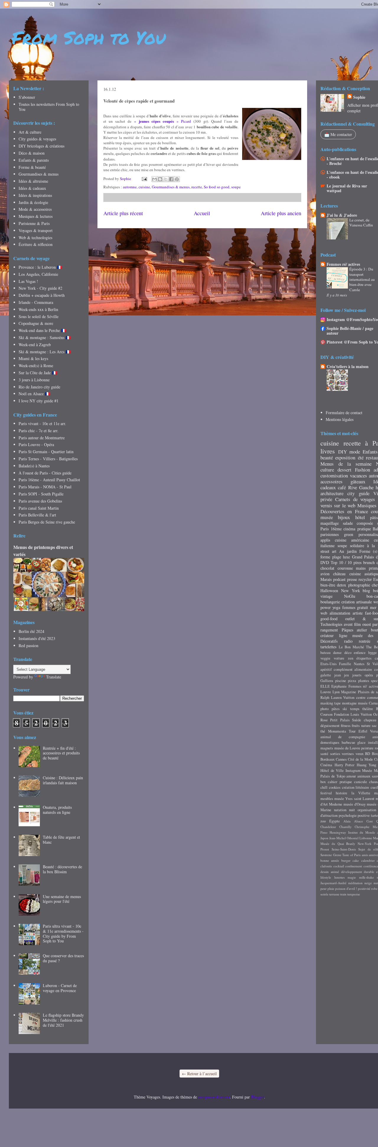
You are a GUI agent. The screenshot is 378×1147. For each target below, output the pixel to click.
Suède (356, 719)
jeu (346, 675)
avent (348, 624)
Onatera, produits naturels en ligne (57, 809)
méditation (355, 883)
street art (328, 551)
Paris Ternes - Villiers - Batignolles (48, 458)
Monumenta (337, 731)
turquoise (353, 894)
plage (336, 557)
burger (346, 860)
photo (324, 708)
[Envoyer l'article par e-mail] (144, 178)
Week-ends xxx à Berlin (38, 309)
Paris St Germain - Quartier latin (46, 451)
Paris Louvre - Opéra (36, 444)
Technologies (331, 624)
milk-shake (366, 877)
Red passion (28, 645)
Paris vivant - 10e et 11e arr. (42, 423)
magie (352, 877)
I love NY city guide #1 (38, 401)
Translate (53, 677)
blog (366, 590)
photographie (359, 585)
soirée (324, 894)
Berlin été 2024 (31, 631)
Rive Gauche (361, 487)
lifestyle (325, 877)
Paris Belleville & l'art (37, 515)
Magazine (348, 691)
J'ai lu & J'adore (342, 215)
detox (341, 585)
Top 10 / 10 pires (346, 562)
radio (348, 641)
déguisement (330, 725)
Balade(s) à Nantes (34, 466)
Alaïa (347, 821)
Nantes (359, 663)
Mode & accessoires (35, 209)
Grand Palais (363, 557)
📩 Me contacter (338, 134)
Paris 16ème (331, 529)
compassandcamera (214, 1097)
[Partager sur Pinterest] (177, 179)
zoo (323, 821)
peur (323, 888)
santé (324, 753)
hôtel (360, 517)
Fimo (324, 832)
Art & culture (30, 132)
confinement (353, 866)
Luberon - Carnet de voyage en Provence (60, 988)
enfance (360, 652)
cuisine (144, 186)
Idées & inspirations (35, 195)
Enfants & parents (34, 160)
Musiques (367, 505)
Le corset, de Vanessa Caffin (361, 222)
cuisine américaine (352, 540)
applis (325, 540)
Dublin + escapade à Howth (42, 295)
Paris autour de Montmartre (42, 437)
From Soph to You (89, 37)
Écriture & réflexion (36, 244)
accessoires (331, 481)
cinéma (349, 529)
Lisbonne (365, 838)
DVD (324, 562)
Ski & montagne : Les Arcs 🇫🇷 (45, 351)
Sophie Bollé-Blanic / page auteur (350, 330)
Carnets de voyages (355, 499)
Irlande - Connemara (36, 302)
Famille (345, 663)
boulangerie (330, 602)
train (343, 894)
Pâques (347, 630)
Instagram (353, 770)
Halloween (329, 590)
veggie (325, 658)
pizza (352, 680)
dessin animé (329, 871)
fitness (346, 725)
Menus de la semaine (346, 463)
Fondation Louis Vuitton (353, 714)
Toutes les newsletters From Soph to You (49, 106)
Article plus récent (123, 213)
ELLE (325, 686)
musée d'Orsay (354, 804)
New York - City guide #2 (40, 288)
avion (325, 573)
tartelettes (328, 646)
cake (356, 860)
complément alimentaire (353, 669)
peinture (367, 748)
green (348, 534)
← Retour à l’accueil (199, 1073)
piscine (340, 680)
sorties (335, 753)
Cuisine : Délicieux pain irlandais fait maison (63, 780)
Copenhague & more (36, 323)
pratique (364, 529)
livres (327, 450)
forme (325, 557)
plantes (363, 680)
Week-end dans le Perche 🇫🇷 (42, 330)
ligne (343, 635)
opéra (369, 675)
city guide (358, 493)
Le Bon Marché (351, 646)
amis (365, 855)
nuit (352, 809)
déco (347, 652)
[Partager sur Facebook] (171, 179)
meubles (326, 798)
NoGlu (349, 596)
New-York (365, 843)
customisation (334, 475)
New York (350, 590)
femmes (348, 607)
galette (325, 675)
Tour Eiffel (358, 731)
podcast (339, 579)
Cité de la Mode (360, 759)
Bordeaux (327, 759)
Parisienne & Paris (34, 223)
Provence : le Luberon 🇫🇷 (40, 267)
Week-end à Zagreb (35, 344)
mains (361, 568)
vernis (326, 505)
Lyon (336, 691)
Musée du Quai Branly (337, 843)
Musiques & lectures (36, 216)
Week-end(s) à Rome (36, 365)
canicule (360, 781)
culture (327, 469)
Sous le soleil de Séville (38, 316)
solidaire (357, 545)
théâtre (367, 708)
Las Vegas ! (28, 281)
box (323, 781)
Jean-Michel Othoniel (344, 838)
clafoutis (326, 866)
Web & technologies (35, 237)
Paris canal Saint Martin (39, 508)
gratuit (362, 607)
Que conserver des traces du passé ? (63, 958)
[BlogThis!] (160, 179)
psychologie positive (354, 815)
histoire (341, 793)
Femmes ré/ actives (343, 264)
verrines (348, 753)
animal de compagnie (342, 736)
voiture (339, 658)
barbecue (348, 742)
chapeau (370, 719)
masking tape (330, 703)
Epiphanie (339, 686)
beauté (326, 457)
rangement (329, 630)
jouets (356, 675)
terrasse (334, 894)
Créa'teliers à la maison (348, 366)
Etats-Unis (328, 663)
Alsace (358, 821)
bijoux (344, 517)
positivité (364, 888)
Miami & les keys (33, 358)
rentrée (364, 641)
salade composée (358, 523)
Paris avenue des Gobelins (40, 501)
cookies (334, 787)
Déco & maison (32, 153)
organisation (367, 809)
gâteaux (358, 481)
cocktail (338, 866)
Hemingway (338, 832)
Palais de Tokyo (332, 776)
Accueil (202, 213)
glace (361, 742)
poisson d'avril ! (346, 888)
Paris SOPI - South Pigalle (41, 494)
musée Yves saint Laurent (354, 798)
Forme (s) (368, 551)
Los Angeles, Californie (38, 274)
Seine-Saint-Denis (344, 849)
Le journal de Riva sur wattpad (347, 188)
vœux (360, 753)
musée (326, 517)
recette (196, 186)
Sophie (359, 97)
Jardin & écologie (33, 202)
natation (340, 809)
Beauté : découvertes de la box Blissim (62, 869)
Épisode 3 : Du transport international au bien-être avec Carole (362, 279)
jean (337, 675)
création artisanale (356, 602)
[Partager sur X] (166, 179)
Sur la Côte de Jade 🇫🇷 (38, 372)
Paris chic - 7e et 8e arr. (38, 430)
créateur (327, 635)
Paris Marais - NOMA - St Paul (45, 487)
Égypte (334, 821)
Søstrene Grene (330, 855)
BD (367, 753)
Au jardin (347, 551)
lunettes (339, 877)
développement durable (357, 871)
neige (368, 883)
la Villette (360, 793)
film (357, 624)
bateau (325, 652)
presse (352, 579)
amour (351, 776)
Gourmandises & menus (171, 186)
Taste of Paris (351, 855)
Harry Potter (345, 764)
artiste (358, 613)
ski (345, 708)
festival (326, 793)
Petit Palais (339, 719)
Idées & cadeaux (32, 188)
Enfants (370, 451)
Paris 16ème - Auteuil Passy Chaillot (49, 479)
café (342, 487)
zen (350, 658)
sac (374, 725)
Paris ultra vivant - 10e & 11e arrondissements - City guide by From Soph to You (63, 933)
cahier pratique (340, 781)
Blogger (257, 1097)
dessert (344, 469)
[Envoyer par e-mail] (154, 179)
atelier (362, 630)
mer (373, 607)
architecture (331, 493)
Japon (324, 838)
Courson (326, 714)
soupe (236, 186)
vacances (358, 475)
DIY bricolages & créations (41, 146)
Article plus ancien (281, 213)
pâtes (336, 708)
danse (337, 652)
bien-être (327, 585)
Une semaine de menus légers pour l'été (62, 899)
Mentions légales (339, 419)
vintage (326, 596)
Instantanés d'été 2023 (37, 638)
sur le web (344, 505)
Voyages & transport (36, 230)
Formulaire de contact (344, 412)
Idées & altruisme (33, 181)
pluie (331, 888)
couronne (345, 568)
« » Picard (162, 121)
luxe (346, 557)
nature (366, 725)
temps (354, 708)
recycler (365, 579)
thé (322, 731)
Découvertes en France (344, 511)
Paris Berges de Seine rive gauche (47, 522)
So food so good (216, 186)
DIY (342, 451)
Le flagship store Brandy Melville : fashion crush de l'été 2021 (63, 1020)
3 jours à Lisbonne (34, 380)
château (339, 573)
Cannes (341, 759)
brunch (369, 562)
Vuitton (348, 697)
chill (324, 787)
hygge (372, 652)
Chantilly (345, 826)
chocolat (327, 568)
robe (374, 888)
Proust (324, 849)
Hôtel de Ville (332, 770)
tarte (374, 815)
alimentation (340, 613)
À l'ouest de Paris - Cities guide (45, 473)
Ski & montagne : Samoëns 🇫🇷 (45, 337)
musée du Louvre (347, 748)
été (361, 457)
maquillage (329, 523)
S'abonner (27, 97)
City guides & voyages (37, 139)
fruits (356, 725)
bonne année (329, 860)
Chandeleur (328, 826)
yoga (336, 607)
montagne (349, 703)
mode (354, 451)
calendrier (368, 860)
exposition (345, 457)
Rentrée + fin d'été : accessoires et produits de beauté (61, 753)
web (323, 613)
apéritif (326, 669)
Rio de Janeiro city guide (39, 387)
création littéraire (355, 787)
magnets (326, 748)
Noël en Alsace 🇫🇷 (34, 393)
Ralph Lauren (331, 697)
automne (130, 186)
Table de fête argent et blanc (61, 839)
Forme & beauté (32, 167)
